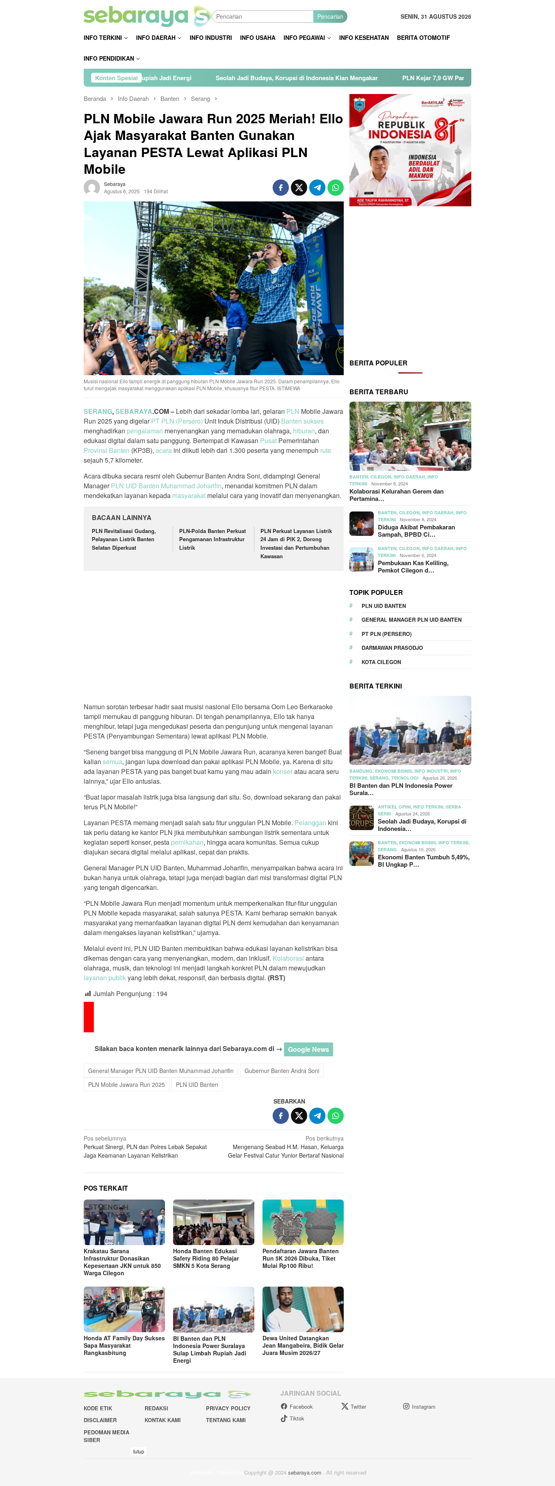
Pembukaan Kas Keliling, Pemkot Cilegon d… (413, 566)
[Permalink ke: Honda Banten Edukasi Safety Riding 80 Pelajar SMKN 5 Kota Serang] (213, 1222)
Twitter (358, 1406)
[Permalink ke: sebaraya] (92, 187)
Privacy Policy (228, 1408)
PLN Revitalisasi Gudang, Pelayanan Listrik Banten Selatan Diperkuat (124, 539)
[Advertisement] (214, 638)
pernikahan (187, 842)
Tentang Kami (226, 1420)
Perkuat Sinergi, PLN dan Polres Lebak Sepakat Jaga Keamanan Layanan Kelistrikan (145, 1146)
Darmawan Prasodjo (392, 648)
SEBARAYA (133, 411)
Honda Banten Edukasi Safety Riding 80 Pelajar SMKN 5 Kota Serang (206, 1258)
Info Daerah (409, 477)
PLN (292, 411)
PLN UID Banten (135, 485)
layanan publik (105, 977)
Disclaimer (100, 1420)
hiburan (304, 430)
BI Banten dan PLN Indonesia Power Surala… (401, 789)
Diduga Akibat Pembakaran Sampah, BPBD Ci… (416, 531)
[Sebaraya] (148, 15)
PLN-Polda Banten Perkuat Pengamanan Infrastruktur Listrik (212, 539)
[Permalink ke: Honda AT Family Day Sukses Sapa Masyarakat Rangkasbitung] (124, 1309)
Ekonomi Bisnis (393, 771)
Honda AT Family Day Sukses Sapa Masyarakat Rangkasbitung (124, 1345)
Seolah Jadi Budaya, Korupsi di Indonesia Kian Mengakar (221, 77)
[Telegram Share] (317, 187)
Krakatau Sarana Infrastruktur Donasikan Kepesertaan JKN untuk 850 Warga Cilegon (122, 1262)
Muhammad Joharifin (191, 485)
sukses (314, 421)
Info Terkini (428, 807)
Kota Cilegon (381, 662)
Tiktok (297, 1418)
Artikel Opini (394, 807)
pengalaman (145, 430)
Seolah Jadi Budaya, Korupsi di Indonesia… (422, 825)
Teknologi (404, 778)
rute (325, 450)
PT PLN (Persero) (177, 421)
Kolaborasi (288, 958)
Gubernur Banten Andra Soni (282, 1070)
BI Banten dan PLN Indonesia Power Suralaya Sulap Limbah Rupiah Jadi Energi (209, 1349)
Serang (379, 778)
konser (283, 771)
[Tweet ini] (299, 187)
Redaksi (156, 1408)
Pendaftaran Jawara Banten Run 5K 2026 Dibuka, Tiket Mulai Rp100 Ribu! (300, 1258)
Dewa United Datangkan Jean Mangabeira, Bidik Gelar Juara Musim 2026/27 (303, 1345)
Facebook (301, 1406)
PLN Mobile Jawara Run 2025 (126, 1084)
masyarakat (189, 495)
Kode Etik (98, 1408)
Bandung (361, 771)
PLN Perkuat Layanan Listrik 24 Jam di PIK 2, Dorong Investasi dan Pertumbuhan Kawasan (296, 543)
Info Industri (431, 771)
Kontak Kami (163, 1420)
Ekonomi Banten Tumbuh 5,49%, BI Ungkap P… (424, 861)
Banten (291, 421)
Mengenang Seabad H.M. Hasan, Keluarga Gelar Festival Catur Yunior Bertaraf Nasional (286, 1146)
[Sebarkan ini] (281, 187)
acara (164, 450)
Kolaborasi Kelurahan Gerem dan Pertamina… (396, 495)
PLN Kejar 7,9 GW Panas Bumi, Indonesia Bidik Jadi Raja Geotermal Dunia (432, 77)
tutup (138, 1451)
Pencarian (330, 16)
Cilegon (381, 477)
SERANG (98, 411)
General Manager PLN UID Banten (412, 620)
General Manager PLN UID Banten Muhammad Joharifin (161, 1070)
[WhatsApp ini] (335, 187)
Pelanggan (310, 822)
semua (112, 761)
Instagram (424, 1406)
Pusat (268, 440)
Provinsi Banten (107, 450)
